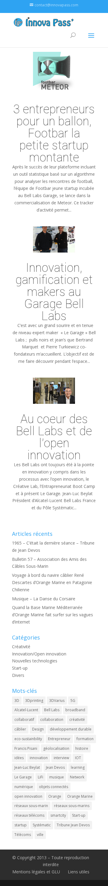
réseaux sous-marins (71, 805)
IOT (78, 757)
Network (77, 777)
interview (61, 757)
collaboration (51, 719)
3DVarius (56, 700)
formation (85, 738)
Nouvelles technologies (34, 661)
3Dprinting (34, 700)
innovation (39, 757)
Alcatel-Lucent (26, 709)
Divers (18, 675)
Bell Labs (51, 709)
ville (40, 834)
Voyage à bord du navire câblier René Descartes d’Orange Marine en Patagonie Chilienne (52, 582)
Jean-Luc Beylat (27, 767)
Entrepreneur (59, 738)
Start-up (20, 668)
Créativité (21, 646)
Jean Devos (55, 767)
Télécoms (22, 834)
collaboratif (24, 719)
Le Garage (23, 777)
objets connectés (53, 786)
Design (38, 729)
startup (20, 825)
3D (16, 700)
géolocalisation (56, 748)
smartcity (58, 815)
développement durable (71, 729)
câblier (20, 729)
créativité (77, 719)
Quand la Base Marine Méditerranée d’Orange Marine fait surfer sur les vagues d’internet (52, 615)
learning (78, 767)
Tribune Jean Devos (73, 825)
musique (56, 777)
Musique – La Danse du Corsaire (43, 599)
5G (72, 700)
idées (19, 757)
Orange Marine (80, 796)
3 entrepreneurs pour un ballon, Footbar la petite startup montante (54, 133)
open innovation (28, 796)
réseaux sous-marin (31, 805)
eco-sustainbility (28, 738)
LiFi (40, 777)
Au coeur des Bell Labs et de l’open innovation (54, 436)
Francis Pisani (25, 748)
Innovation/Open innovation (39, 654)
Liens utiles (78, 872)
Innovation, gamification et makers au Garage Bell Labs (54, 291)
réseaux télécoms (29, 815)
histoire (81, 748)
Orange (54, 796)
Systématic (42, 825)
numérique (23, 786)
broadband (75, 709)
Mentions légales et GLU (36, 872)
